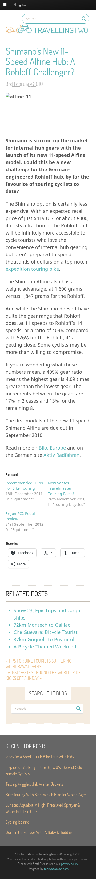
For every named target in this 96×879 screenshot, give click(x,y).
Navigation (20, 4)
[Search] (84, 18)
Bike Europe (52, 447)
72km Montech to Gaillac (42, 625)
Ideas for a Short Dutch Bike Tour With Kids (40, 756)
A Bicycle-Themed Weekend (45, 646)
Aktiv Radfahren (61, 455)
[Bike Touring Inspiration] (48, 32)
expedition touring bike (32, 269)
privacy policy (69, 863)
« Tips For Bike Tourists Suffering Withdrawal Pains (38, 664)
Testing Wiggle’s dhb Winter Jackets (34, 784)
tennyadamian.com (56, 868)
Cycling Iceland (17, 822)
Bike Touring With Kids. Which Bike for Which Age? (46, 794)
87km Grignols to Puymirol (44, 639)
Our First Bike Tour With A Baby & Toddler (39, 832)
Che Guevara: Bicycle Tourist (46, 632)
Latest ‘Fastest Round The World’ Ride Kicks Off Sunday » (43, 675)
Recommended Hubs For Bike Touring (24, 485)
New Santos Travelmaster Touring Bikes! (61, 488)
